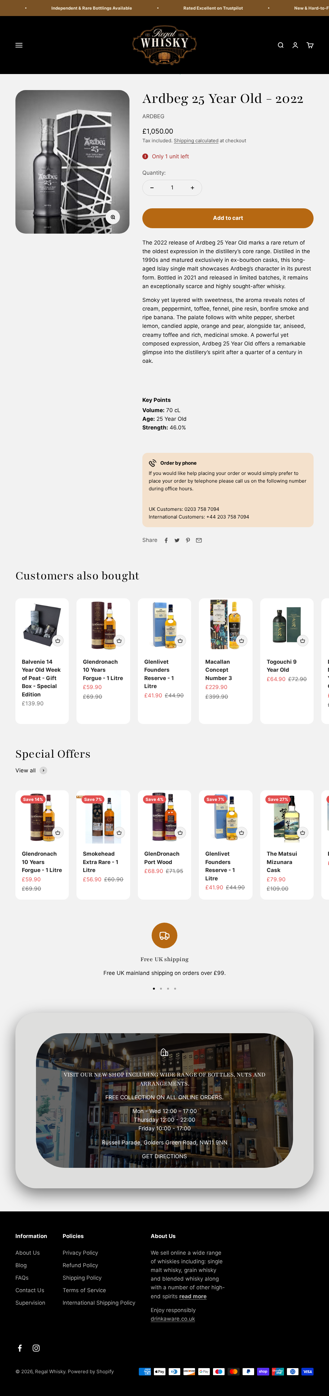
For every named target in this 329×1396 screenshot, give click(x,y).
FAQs (22, 1278)
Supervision (30, 1303)
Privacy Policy (80, 1253)
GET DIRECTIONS (164, 1156)
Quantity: (154, 173)
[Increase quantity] (192, 187)
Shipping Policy (82, 1278)
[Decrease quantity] (152, 187)
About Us (27, 1253)
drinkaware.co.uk (173, 1319)
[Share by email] (198, 540)
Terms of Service (84, 1290)
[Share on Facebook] (166, 540)
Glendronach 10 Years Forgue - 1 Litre (103, 670)
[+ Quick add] (58, 640)
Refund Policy (80, 1265)
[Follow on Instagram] (36, 1348)
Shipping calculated (196, 140)
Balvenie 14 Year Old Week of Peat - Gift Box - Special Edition (41, 678)
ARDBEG (153, 116)
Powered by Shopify (91, 1371)
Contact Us (29, 1290)
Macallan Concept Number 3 (218, 670)
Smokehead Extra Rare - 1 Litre (100, 862)
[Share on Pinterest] (187, 540)
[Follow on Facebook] (19, 1348)
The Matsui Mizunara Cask (282, 862)
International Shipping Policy (99, 1303)
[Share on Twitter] (177, 540)
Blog (21, 1265)
